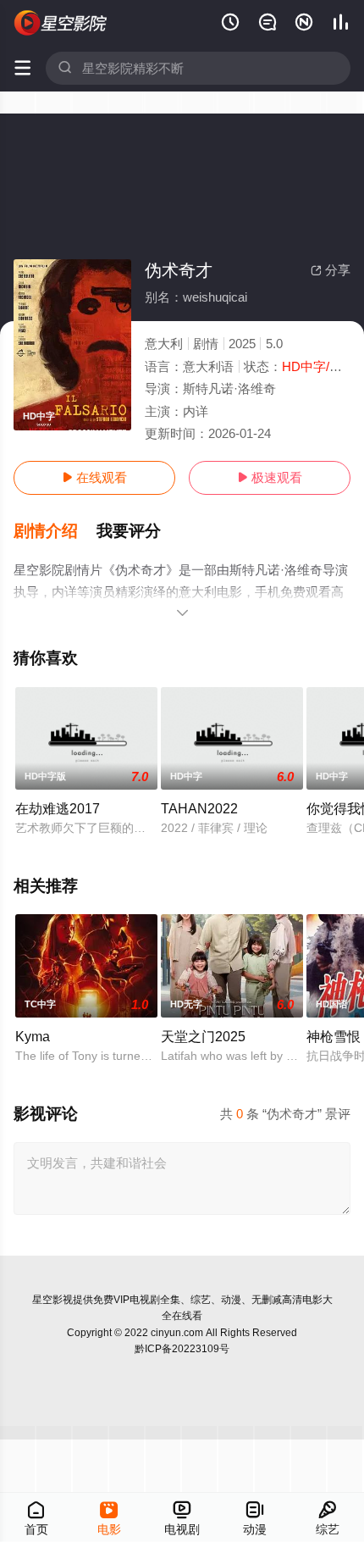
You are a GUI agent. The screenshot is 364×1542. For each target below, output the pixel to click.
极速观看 (269, 477)
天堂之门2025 (203, 1036)
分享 (330, 270)
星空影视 (52, 1300)
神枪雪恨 (333, 1036)
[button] (55, 531)
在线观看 (94, 477)
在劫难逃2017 (57, 808)
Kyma (32, 1036)
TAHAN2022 (199, 808)
